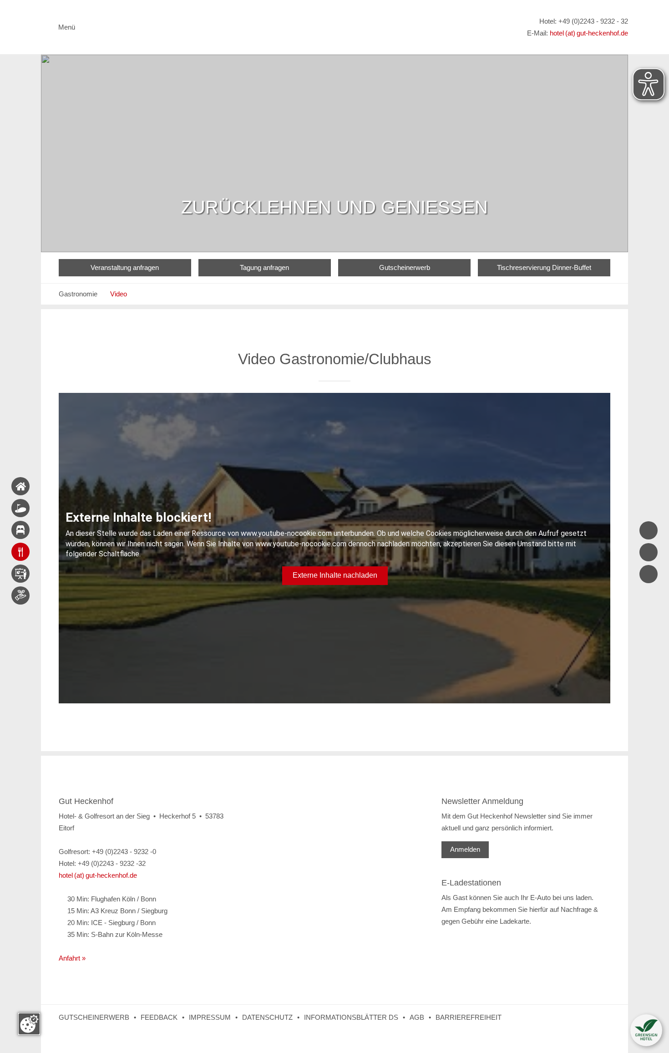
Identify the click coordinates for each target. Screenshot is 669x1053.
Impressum (210, 1017)
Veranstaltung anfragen (125, 267)
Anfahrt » (72, 958)
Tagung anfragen (264, 267)
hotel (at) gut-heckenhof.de (589, 33)
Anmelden (465, 849)
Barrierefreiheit (469, 1017)
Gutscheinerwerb (404, 267)
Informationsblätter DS (351, 1017)
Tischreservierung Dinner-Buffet (544, 267)
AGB (417, 1017)
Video (118, 294)
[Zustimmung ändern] (29, 1024)
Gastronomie (78, 294)
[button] (646, 1030)
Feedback (159, 1017)
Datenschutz (267, 1017)
